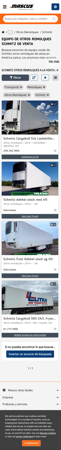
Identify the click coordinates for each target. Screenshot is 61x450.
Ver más (54, 61)
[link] (30, 117)
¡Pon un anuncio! (55, 6)
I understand (31, 443)
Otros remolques (27, 32)
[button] (15, 78)
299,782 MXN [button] (11, 151)
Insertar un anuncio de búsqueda (30, 354)
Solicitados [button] (9, 210)
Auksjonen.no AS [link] (30, 156)
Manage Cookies (48, 433)
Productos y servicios (15, 404)
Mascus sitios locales (20, 390)
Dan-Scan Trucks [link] (30, 216)
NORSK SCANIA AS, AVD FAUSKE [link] (30, 335)
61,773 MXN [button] (10, 329)
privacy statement (24, 436)
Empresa (8, 397)
